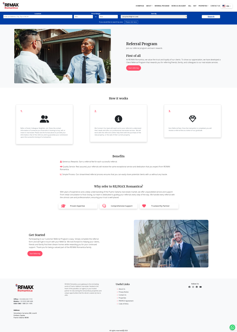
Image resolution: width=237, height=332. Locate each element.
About (148, 6)
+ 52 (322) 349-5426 (23, 301)
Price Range (95, 14)
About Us (122, 289)
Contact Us (122, 295)
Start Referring (35, 254)
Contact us (215, 6)
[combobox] (37, 16)
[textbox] (38, 16)
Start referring (133, 68)
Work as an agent (178, 6)
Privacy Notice (123, 292)
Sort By (153, 14)
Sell (189, 6)
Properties (203, 6)
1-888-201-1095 (23, 303)
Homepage (140, 6)
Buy (194, 6)
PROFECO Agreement (126, 301)
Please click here (131, 22)
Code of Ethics (123, 304)
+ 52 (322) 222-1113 (23, 299)
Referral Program (162, 6)
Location (38, 14)
